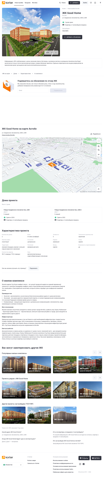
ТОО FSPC (65, 31)
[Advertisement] (52, 110)
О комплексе (38, 73)
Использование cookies (60, 460)
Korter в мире (31, 460)
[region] (52, 164)
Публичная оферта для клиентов (63, 472)
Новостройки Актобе (73, 8)
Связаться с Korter (33, 463)
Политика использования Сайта (63, 469)
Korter (64, 8)
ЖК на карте (6, 73)
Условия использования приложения (64, 466)
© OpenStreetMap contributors (94, 191)
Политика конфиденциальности (63, 463)
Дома (15, 73)
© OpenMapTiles (83, 191)
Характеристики (26, 73)
